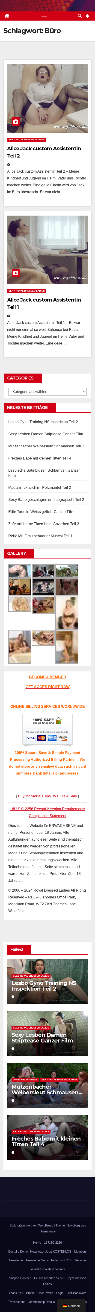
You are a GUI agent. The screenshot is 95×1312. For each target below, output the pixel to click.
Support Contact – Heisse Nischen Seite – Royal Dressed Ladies (47, 1281)
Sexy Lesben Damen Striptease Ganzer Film (45, 434)
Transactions (16, 1302)
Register (80, 1260)
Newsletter (16, 1260)
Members (80, 1251)
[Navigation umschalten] (44, 16)
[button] (80, 16)
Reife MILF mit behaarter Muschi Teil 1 (40, 536)
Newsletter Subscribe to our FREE (49, 1260)
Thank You (16, 1293)
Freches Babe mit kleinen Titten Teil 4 (39, 458)
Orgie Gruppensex (25, 1079)
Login (59, 1293)
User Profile (45, 1293)
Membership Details (41, 1302)
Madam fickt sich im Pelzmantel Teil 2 (39, 487)
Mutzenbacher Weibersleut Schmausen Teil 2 (46, 446)
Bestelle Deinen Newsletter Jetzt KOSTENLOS (39, 1251)
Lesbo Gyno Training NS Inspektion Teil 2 (43, 422)
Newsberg (73, 1225)
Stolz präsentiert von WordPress (32, 1225)
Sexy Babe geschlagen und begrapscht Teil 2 (46, 500)
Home (37, 1242)
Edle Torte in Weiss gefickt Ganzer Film (41, 512)
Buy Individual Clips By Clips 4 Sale (47, 796)
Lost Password (76, 1293)
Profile (30, 1293)
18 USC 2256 (53, 1242)
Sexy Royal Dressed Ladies (27, 139)
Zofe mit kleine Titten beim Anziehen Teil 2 (43, 524)
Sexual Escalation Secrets (47, 1269)
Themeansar (47, 1231)
